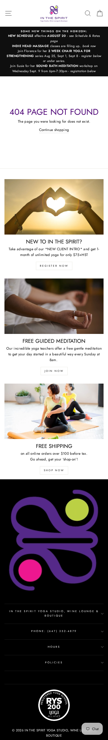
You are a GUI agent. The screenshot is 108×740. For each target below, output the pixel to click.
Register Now (54, 266)
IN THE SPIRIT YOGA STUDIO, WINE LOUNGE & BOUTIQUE (54, 613)
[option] (54, 51)
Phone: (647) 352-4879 (54, 631)
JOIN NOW (54, 371)
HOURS (54, 647)
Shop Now (54, 470)
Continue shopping (54, 129)
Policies (54, 662)
